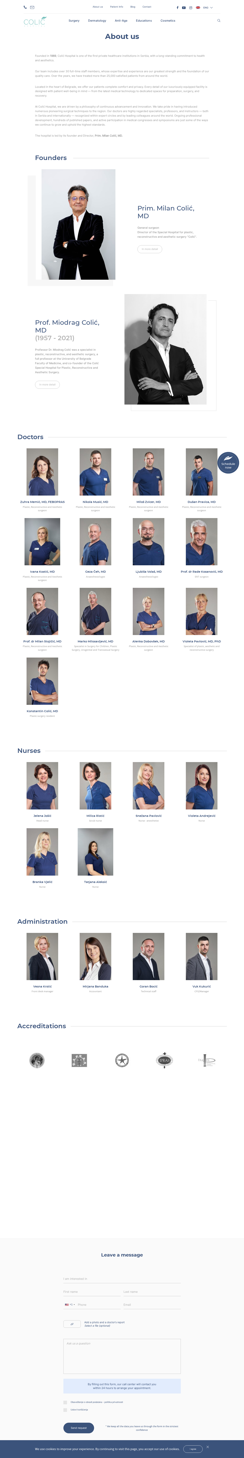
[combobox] (70, 1304)
